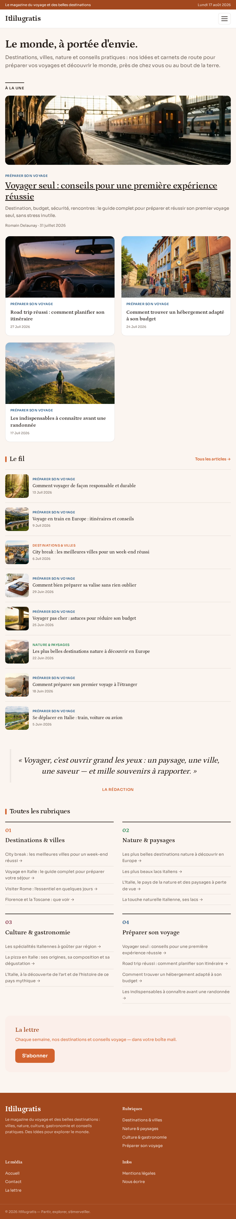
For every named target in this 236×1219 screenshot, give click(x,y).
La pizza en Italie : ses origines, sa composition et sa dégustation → (57, 960)
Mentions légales (138, 1173)
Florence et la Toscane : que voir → (39, 899)
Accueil (12, 1173)
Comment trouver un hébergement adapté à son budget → (172, 977)
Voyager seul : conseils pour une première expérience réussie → (165, 949)
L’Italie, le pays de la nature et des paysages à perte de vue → (174, 885)
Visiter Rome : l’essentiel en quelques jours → (51, 888)
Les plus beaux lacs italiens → (152, 871)
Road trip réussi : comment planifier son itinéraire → (175, 963)
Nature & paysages (148, 840)
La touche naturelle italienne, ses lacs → (162, 899)
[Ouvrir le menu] (224, 18)
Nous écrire (133, 1181)
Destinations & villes (35, 840)
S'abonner (35, 1056)
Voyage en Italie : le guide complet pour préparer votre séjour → (54, 874)
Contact (13, 1181)
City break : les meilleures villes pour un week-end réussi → (56, 857)
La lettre (13, 1190)
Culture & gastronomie (37, 932)
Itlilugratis (23, 18)
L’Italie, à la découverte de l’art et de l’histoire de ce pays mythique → (57, 977)
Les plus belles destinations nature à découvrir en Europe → (173, 857)
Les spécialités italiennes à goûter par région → (53, 946)
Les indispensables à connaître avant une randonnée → (176, 995)
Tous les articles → (213, 459)
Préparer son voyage (151, 932)
